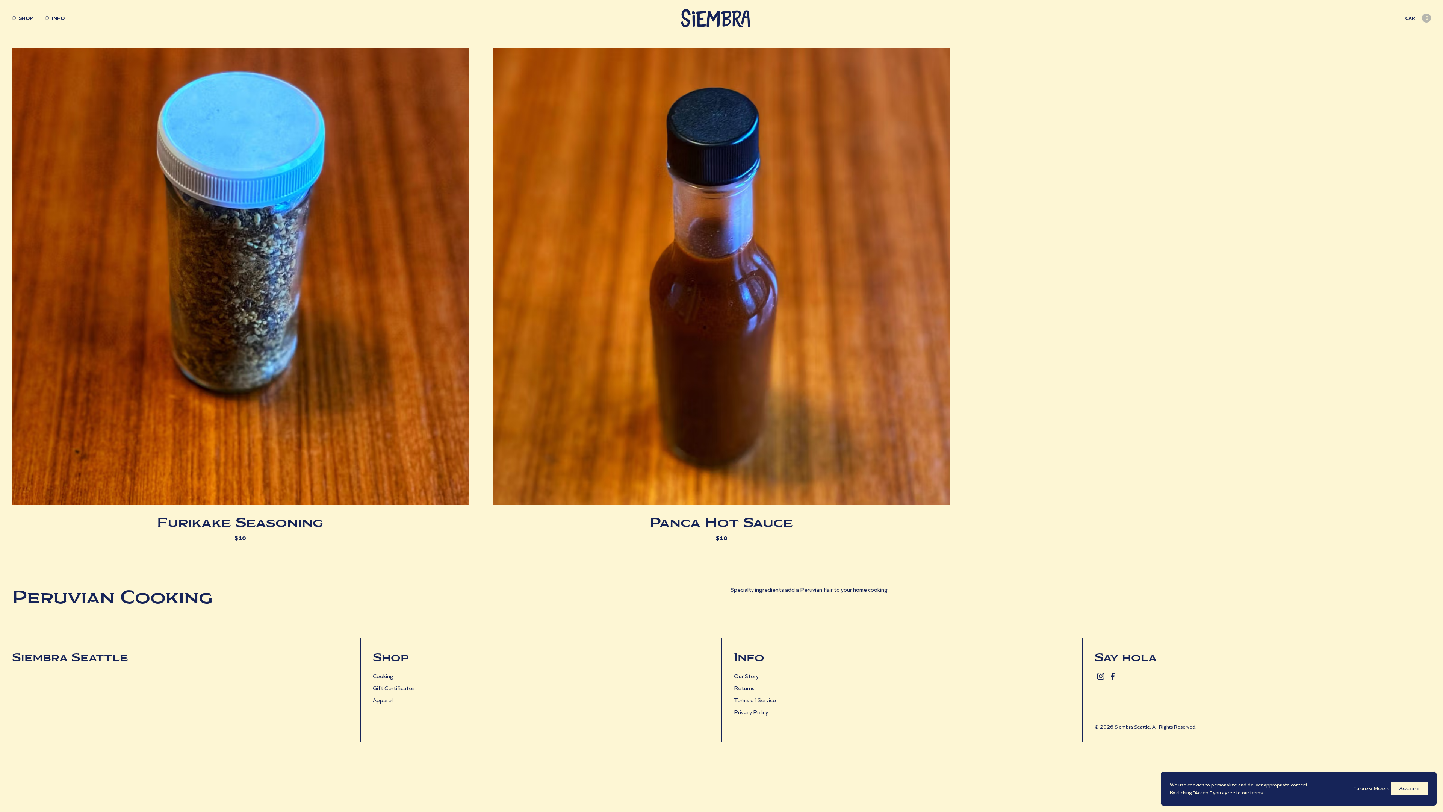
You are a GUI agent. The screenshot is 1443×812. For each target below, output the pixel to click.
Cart (1416, 18)
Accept (1409, 788)
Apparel (383, 700)
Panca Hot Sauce (721, 522)
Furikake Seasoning (240, 522)
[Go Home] (721, 18)
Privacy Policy (751, 712)
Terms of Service (755, 700)
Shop (26, 18)
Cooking (383, 676)
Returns (744, 688)
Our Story (746, 676)
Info (58, 18)
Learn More (1371, 788)
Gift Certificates (394, 688)
